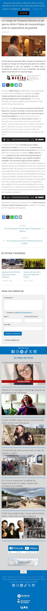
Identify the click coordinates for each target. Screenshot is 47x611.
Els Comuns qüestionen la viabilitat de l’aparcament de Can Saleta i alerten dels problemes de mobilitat (20, 483)
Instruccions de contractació (28, 579)
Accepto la (19, 312)
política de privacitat (23, 312)
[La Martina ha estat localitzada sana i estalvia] (23, 374)
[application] (23, 139)
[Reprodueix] (4, 140)
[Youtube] (35, 351)
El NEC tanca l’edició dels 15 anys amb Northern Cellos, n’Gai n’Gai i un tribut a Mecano (23, 514)
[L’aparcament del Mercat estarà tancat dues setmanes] (12, 264)
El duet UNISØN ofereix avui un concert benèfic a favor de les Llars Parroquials (23, 421)
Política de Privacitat (9, 579)
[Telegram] (22, 351)
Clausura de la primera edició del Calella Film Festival (32, 274)
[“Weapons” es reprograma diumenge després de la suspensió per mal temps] (23, 404)
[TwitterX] (30, 351)
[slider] (41, 139)
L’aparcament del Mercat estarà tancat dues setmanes (11, 274)
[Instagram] (17, 351)
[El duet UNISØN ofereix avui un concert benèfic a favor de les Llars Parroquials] (23, 435)
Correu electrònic (31, 316)
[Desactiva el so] (36, 140)
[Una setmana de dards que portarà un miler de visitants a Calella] (23, 465)
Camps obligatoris (11, 340)
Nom (6, 316)
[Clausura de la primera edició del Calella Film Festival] (34, 264)
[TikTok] (26, 351)
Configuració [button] (37, 9)
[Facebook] (13, 351)
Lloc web (7, 324)
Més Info (26, 9)
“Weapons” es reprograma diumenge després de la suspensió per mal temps (23, 391)
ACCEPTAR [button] (23, 13)
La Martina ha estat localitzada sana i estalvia (21, 362)
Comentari (8, 298)
